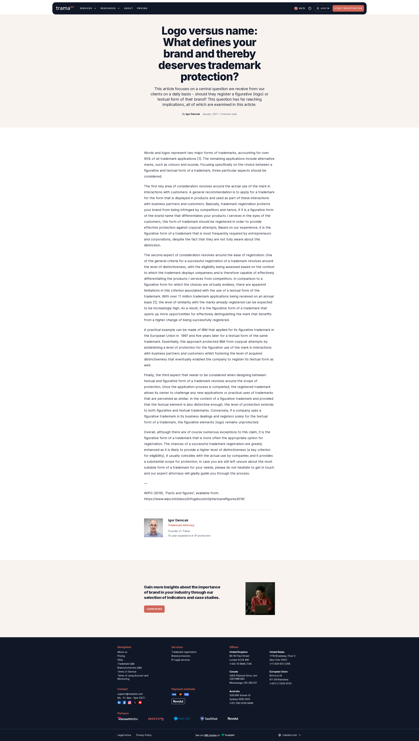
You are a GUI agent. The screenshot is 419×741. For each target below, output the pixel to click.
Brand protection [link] (181, 655)
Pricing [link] (121, 655)
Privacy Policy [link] (144, 735)
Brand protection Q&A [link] (130, 667)
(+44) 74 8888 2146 (240, 663)
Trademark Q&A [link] (126, 663)
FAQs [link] (120, 659)
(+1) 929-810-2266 (280, 663)
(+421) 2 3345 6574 (280, 683)
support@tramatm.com (130, 693)
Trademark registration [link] (184, 652)
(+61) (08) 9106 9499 (241, 703)
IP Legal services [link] (181, 659)
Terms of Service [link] (127, 671)
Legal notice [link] (124, 735)
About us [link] (122, 652)
